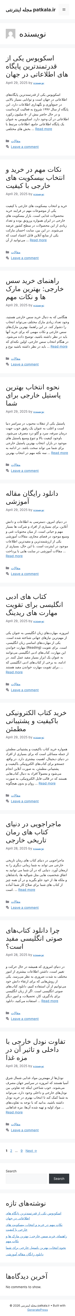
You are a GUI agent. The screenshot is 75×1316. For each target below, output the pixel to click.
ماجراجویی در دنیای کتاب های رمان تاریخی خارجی (33, 832)
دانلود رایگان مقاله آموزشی (24, 1254)
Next (31, 1151)
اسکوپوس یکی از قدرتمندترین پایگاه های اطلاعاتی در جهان (37, 66)
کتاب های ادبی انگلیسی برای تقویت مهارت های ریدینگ (34, 604)
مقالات (15, 141)
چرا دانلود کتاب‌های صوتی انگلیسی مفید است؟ (34, 938)
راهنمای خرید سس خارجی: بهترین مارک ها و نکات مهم (35, 288)
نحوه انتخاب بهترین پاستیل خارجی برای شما (33, 395)
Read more (43, 129)
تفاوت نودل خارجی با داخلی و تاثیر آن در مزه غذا (35, 1049)
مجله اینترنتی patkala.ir (31, 10)
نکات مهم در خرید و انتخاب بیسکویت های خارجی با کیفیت (35, 177)
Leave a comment (25, 147)
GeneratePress (37, 1310)
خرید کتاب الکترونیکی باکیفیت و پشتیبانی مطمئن (36, 720)
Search (11, 1171)
